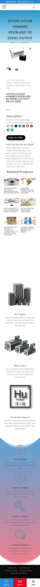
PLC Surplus (20, 314)
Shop (13, 80)
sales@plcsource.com (23, 150)
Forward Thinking (20, 487)
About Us (12, 568)
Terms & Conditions (19, 573)
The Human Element (20, 417)
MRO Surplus (20, 365)
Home (8, 80)
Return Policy (11, 570)
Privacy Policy (26, 570)
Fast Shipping (20, 459)
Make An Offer (15, 137)
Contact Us (24, 568)
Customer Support (20, 544)
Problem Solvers (20, 516)
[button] (30, 49)
